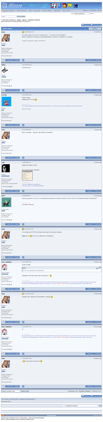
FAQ (30, 10)
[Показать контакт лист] (9, 60)
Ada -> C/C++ (67, 10)
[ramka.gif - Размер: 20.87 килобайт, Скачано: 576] (27, 175)
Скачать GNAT (47, 10)
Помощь (85, 10)
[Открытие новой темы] (96, 24)
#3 (100, 94)
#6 (100, 195)
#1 (100, 31)
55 (9, 284)
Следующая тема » (96, 391)
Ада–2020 (37, 10)
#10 (100, 326)
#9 (100, 293)
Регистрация (92, 10)
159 (10, 186)
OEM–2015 (57, 10)
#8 (100, 261)
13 (9, 219)
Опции (94, 28)
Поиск (99, 10)
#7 (100, 228)
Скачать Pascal (21, 10)
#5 (100, 162)
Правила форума (9, 10)
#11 (100, 358)
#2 (100, 64)
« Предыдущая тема (72, 391)
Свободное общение (84, 391)
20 (9, 85)
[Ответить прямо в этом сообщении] (97, 60)
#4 (100, 129)
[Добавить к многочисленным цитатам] (89, 60)
